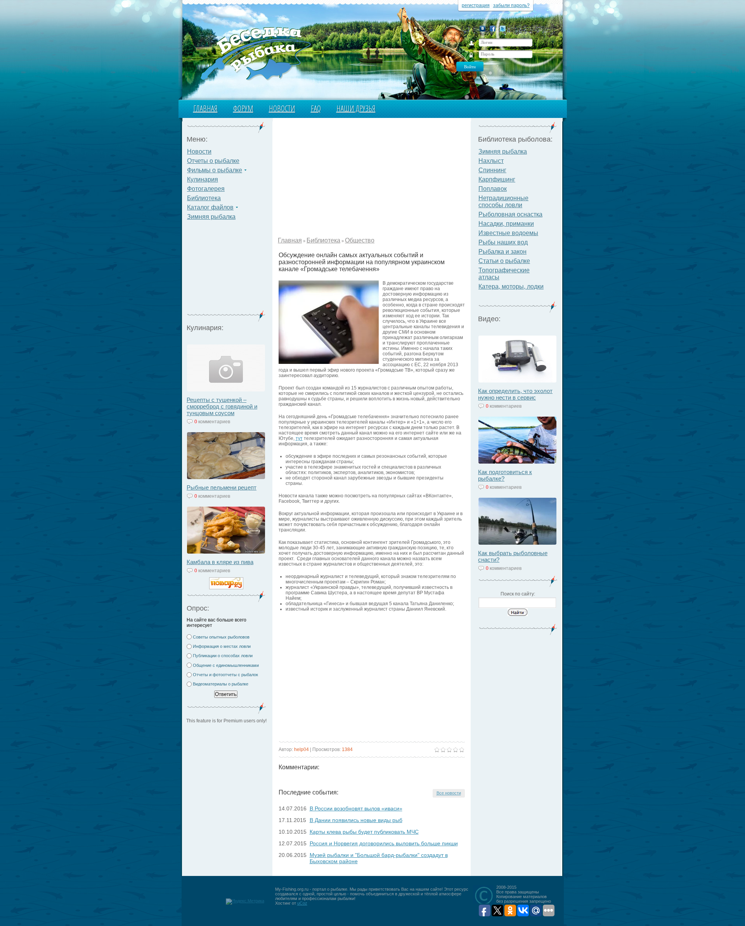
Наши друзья (356, 108)
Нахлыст (491, 161)
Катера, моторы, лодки (511, 286)
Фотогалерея (206, 188)
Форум (243, 108)
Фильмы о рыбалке (214, 170)
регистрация (476, 5)
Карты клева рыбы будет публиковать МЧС (364, 832)
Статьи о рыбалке (504, 261)
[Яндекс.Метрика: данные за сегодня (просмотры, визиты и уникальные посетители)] (245, 901)
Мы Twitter (503, 28)
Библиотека (204, 198)
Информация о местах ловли (222, 646)
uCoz (302, 903)
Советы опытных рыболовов (221, 637)
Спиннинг (492, 170)
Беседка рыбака (255, 52)
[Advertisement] (226, 270)
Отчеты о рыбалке (213, 161)
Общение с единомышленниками (226, 665)
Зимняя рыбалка (211, 216)
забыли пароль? (511, 5)
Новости (282, 108)
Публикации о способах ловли (223, 655)
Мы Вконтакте (482, 28)
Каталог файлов (210, 207)
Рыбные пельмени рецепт (221, 487)
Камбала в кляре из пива (220, 562)
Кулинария (202, 179)
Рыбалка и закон (502, 251)
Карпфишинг (496, 179)
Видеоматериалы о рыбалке (220, 684)
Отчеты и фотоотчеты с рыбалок (225, 674)
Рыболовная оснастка (510, 214)
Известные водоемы (508, 233)
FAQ (316, 108)
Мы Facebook (493, 28)
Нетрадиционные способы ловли (503, 201)
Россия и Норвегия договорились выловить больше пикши (384, 843)
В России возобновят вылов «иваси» (356, 808)
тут (299, 438)
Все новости (449, 793)
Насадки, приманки (506, 223)
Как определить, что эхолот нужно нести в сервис (515, 394)
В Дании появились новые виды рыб (356, 820)
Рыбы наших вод (503, 242)
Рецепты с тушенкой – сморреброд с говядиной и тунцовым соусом (222, 406)
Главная (205, 108)
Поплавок (492, 188)
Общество (359, 240)
